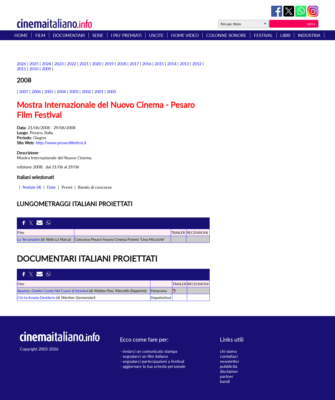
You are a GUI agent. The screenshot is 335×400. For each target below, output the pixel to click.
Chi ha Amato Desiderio (36, 297)
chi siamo (228, 351)
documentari (69, 35)
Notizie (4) (32, 187)
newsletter (229, 361)
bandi (225, 381)
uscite (156, 35)
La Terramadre (28, 239)
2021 (84, 63)
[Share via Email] (40, 224)
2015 (159, 63)
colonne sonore (226, 35)
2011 (21, 68)
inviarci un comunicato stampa (150, 351)
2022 (71, 63)
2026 (21, 63)
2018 (121, 63)
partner (226, 376)
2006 (36, 91)
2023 (59, 63)
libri (285, 35)
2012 (196, 63)
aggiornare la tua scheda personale (154, 366)
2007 (23, 91)
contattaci (229, 356)
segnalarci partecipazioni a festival (153, 361)
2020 (96, 63)
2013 (184, 63)
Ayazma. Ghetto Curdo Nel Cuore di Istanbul (52, 290)
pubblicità (228, 366)
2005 (48, 91)
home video (185, 35)
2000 (111, 91)
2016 (146, 63)
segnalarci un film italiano (145, 356)
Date (51, 187)
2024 (46, 63)
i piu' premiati (126, 35)
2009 (46, 68)
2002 (86, 91)
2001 (98, 91)
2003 (73, 91)
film (40, 35)
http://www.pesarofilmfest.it (61, 142)
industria (309, 35)
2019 (109, 63)
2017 (134, 63)
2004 (61, 91)
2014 (171, 63)
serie (97, 35)
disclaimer (229, 371)
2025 (34, 63)
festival (263, 35)
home (21, 35)
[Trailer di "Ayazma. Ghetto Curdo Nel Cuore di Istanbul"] (174, 291)
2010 (34, 68)
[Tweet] (289, 15)
